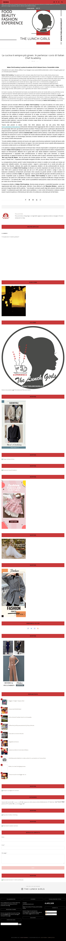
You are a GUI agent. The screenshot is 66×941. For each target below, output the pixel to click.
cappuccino (27, 802)
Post (48, 911)
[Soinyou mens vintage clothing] (14, 448)
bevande (9, 802)
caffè (20, 802)
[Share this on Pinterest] (33, 200)
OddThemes (24, 937)
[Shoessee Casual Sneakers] (9, 470)
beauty (3, 802)
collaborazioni (43, 802)
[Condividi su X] (29, 200)
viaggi (20, 804)
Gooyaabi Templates (48, 937)
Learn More (30, 8)
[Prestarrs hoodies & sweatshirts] (14, 687)
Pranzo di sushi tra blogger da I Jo (17, 774)
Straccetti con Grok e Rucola (15, 733)
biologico (16, 802)
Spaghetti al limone (13, 742)
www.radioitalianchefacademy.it (11, 127)
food (59, 802)
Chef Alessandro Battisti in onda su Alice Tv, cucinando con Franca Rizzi (27, 758)
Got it (38, 8)
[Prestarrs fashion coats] (14, 616)
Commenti (49, 914)
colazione (34, 802)
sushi (16, 803)
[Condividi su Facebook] (25, 200)
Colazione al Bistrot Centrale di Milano (18, 750)
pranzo (4, 804)
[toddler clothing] (14, 528)
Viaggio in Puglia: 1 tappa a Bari (16, 701)
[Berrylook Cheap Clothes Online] (8, 459)
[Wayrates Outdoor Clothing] (9, 815)
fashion (52, 802)
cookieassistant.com (28, 904)
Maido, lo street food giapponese (16, 766)
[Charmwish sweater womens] (10, 826)
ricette (10, 804)
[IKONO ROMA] (14, 315)
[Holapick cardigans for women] (10, 790)
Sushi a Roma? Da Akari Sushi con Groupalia (19, 717)
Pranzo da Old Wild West (14, 709)
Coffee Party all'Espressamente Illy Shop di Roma (21, 725)
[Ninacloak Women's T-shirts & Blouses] (12, 880)
